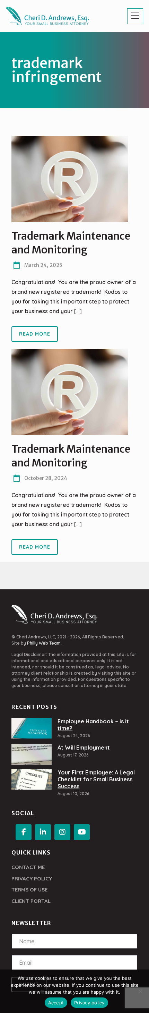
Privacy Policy (31, 878)
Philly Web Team (44, 643)
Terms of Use (29, 889)
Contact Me (28, 867)
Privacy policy (89, 1002)
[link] (69, 179)
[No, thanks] (140, 991)
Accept (56, 1002)
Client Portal (31, 901)
